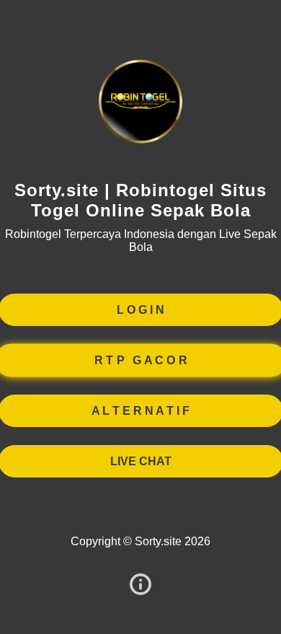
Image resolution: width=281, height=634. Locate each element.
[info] (140, 585)
